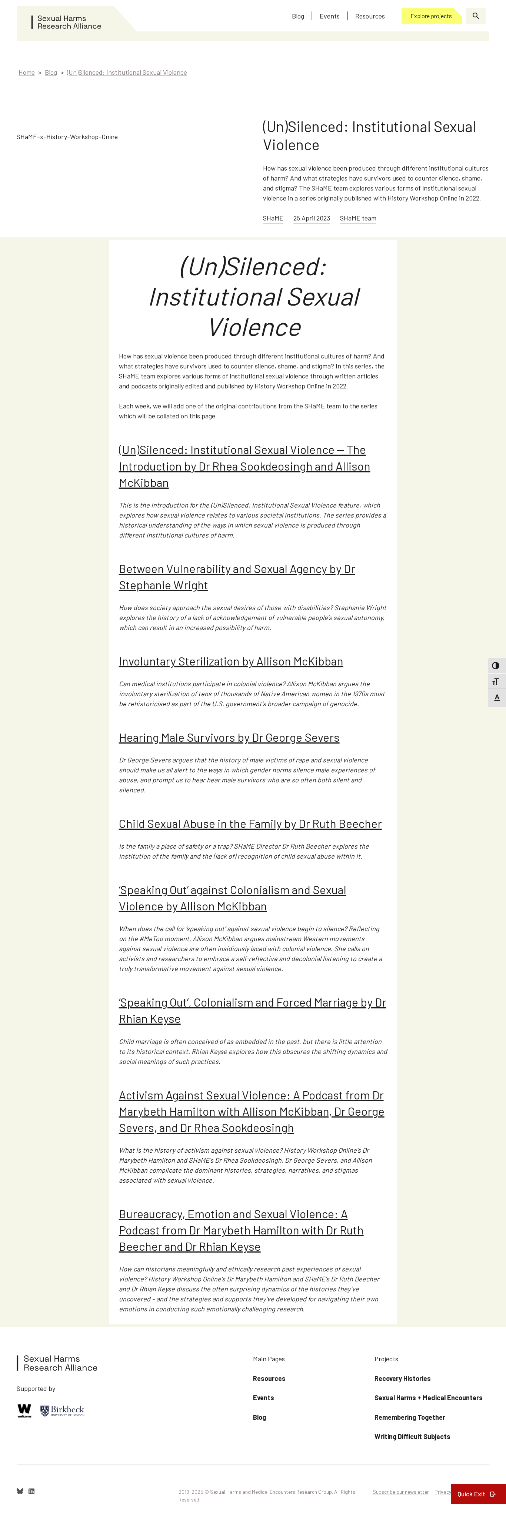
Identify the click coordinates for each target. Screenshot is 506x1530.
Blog (51, 72)
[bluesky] (20, 1491)
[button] (476, 16)
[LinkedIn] (31, 1491)
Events (263, 1397)
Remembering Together (409, 1417)
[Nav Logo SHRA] (77, 19)
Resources (269, 1378)
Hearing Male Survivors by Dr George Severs (229, 737)
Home (27, 72)
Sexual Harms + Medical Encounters (428, 1397)
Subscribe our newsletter (401, 1492)
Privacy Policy (450, 1492)
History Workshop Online (289, 386)
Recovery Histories (402, 1378)
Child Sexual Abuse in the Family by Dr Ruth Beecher (250, 823)
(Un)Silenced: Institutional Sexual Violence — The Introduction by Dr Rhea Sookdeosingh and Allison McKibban (244, 465)
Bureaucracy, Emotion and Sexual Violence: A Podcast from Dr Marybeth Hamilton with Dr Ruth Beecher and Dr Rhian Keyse (241, 1229)
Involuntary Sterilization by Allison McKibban (231, 661)
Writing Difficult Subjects (412, 1436)
